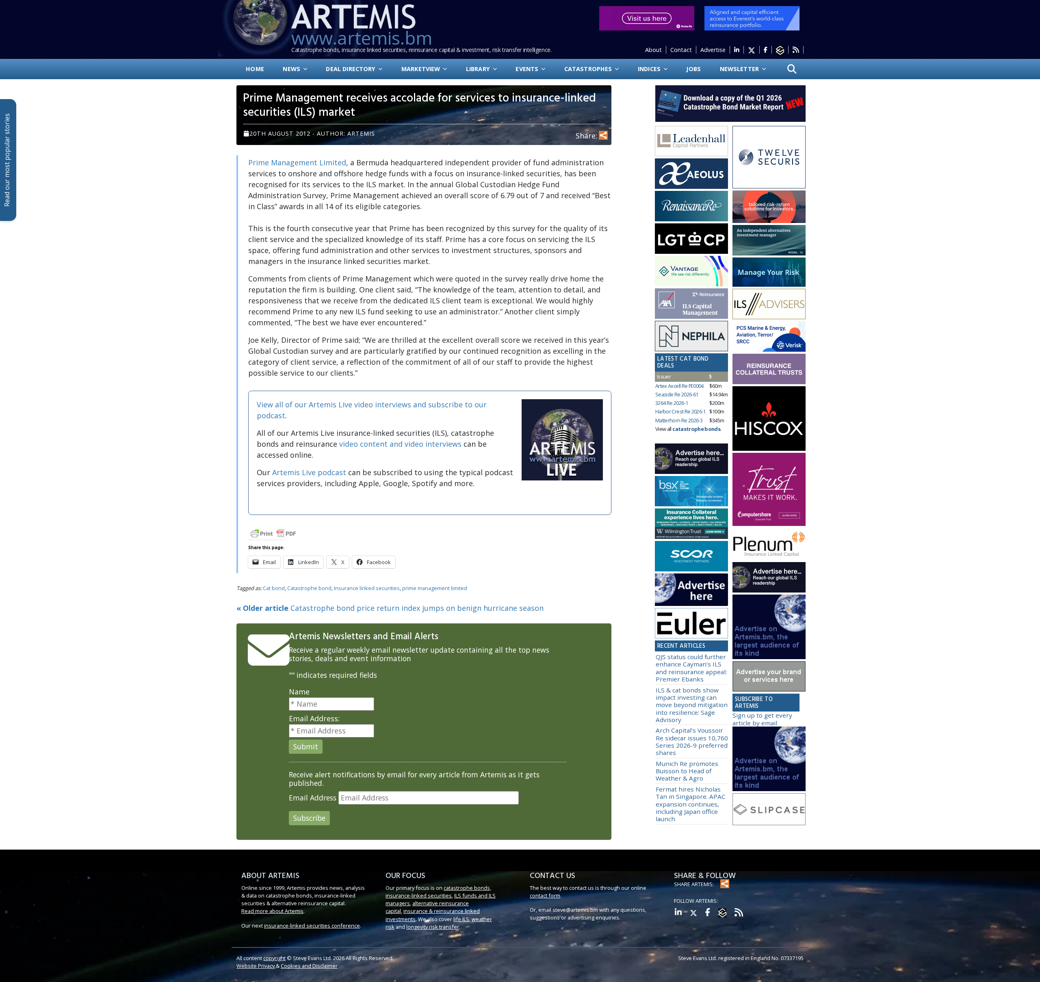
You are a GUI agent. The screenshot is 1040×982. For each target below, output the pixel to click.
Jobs (693, 69)
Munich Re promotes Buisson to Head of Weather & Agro (687, 771)
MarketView (421, 69)
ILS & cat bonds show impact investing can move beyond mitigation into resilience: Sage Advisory (692, 705)
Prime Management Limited (297, 162)
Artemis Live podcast (309, 472)
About (653, 50)
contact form (545, 895)
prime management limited (434, 588)
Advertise (713, 50)
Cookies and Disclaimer (309, 965)
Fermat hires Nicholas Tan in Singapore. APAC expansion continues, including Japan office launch (691, 804)
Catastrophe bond (309, 588)
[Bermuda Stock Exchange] (691, 491)
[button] (792, 69)
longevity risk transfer (432, 926)
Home (255, 69)
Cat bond (274, 588)
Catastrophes (589, 69)
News (292, 69)
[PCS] (769, 337)
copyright (274, 958)
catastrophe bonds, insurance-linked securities (438, 891)
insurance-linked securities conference (312, 925)
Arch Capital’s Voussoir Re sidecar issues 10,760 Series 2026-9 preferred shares (692, 741)
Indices (650, 69)
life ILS (461, 919)
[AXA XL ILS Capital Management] (691, 304)
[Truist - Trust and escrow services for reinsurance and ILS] (769, 369)
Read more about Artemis (272, 911)
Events (528, 69)
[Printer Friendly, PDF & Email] (273, 533)
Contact (681, 50)
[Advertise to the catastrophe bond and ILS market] (769, 676)
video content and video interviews (400, 444)
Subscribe (309, 818)
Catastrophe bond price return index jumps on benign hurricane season (390, 608)
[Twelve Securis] (769, 157)
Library (479, 69)
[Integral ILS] (769, 240)
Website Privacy (255, 965)
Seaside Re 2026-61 (676, 394)
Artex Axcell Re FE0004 (679, 385)
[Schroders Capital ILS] (769, 207)
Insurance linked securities (367, 588)
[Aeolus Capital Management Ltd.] (691, 174)
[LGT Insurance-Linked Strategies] (691, 239)
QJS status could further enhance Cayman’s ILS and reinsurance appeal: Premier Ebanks (691, 668)
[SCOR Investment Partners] (691, 556)
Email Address (312, 798)
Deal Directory (351, 69)
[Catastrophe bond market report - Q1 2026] (726, 103)
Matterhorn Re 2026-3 (678, 420)
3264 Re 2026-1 (671, 403)
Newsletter (740, 69)
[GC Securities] (769, 272)
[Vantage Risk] (691, 271)
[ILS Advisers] (769, 304)
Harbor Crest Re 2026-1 (680, 411)
